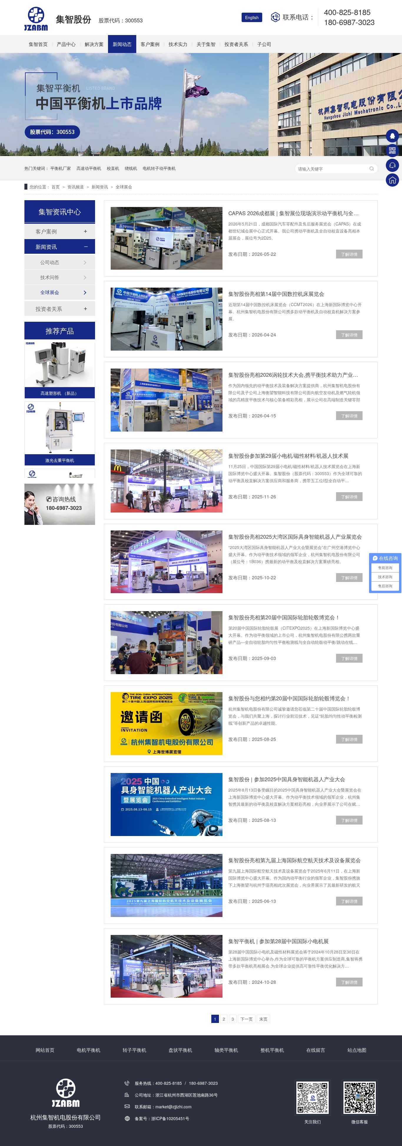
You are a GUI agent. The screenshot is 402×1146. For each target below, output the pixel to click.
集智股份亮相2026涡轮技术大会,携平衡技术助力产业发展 (295, 374)
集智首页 (38, 44)
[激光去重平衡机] (60, 421)
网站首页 (45, 1050)
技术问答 (49, 277)
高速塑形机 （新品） (60, 386)
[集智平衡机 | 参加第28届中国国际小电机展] (166, 966)
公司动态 (49, 262)
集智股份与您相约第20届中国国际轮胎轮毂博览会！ (289, 698)
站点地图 (357, 1050)
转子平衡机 (134, 1050)
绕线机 (131, 168)
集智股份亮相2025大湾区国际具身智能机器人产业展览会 (295, 536)
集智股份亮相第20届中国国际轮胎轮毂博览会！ (284, 617)
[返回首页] (392, 180)
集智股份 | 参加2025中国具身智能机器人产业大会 (286, 779)
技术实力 (178, 44)
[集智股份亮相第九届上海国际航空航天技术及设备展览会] (166, 885)
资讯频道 (76, 187)
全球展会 (124, 187)
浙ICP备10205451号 (170, 1118)
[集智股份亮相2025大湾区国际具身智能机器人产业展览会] (166, 561)
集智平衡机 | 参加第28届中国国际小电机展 (278, 941)
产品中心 (66, 44)
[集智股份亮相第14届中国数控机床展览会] (166, 319)
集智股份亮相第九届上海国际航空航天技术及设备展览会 (294, 860)
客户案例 (150, 44)
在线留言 (315, 1050)
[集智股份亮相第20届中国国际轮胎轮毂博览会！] (166, 642)
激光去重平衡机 (59, 453)
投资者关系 (236, 44)
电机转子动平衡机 (159, 168)
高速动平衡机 (89, 168)
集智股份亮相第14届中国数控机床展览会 (276, 293)
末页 (263, 1019)
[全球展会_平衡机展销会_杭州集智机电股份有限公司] (36, 29)
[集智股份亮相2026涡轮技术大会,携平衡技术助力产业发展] (166, 400)
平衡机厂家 (60, 168)
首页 (56, 187)
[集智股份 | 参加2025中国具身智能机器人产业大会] (166, 804)
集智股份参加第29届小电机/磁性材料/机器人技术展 (288, 455)
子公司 (264, 44)
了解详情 (349, 254)
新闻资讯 (100, 187)
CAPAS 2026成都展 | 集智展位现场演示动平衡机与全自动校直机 (295, 213)
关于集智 (206, 44)
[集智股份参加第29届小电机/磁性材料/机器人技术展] (166, 481)
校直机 (113, 168)
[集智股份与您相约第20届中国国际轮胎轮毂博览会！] (166, 723)
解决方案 (94, 44)
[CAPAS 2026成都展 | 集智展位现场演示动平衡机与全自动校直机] (166, 238)
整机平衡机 (272, 1050)
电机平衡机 (88, 1050)
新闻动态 (122, 44)
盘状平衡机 (180, 1050)
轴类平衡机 (226, 1050)
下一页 (246, 1019)
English (252, 17)
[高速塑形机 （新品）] (60, 354)
